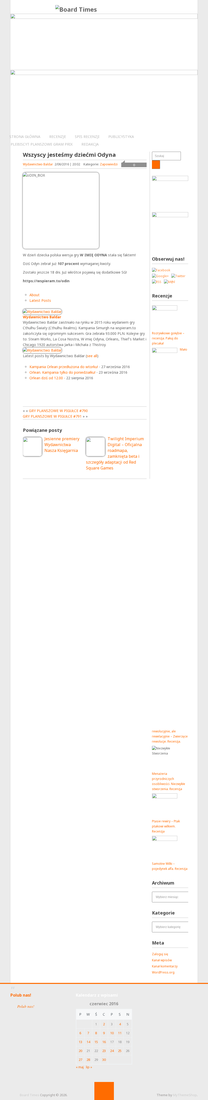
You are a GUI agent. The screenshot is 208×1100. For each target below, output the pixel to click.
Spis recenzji (87, 136)
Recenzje (57, 136)
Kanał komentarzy (165, 966)
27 (80, 1059)
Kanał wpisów (162, 960)
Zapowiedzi (109, 164)
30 (104, 1059)
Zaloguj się (160, 954)
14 (88, 1042)
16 (104, 1042)
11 (120, 1033)
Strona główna (24, 136)
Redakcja (90, 144)
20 (80, 1050)
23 (104, 1050)
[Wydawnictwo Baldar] (42, 311)
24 (112, 1050)
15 (96, 1042)
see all (92, 355)
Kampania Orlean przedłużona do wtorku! (63, 366)
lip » (89, 1067)
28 (88, 1059)
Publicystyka (121, 136)
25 (120, 1050)
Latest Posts (40, 300)
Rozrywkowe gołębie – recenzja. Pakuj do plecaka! (168, 338)
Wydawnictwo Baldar (38, 164)
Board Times (29, 1095)
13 (80, 1042)
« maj (80, 1067)
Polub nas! (20, 995)
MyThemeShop (185, 1095)
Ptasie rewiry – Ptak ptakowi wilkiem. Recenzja (166, 826)
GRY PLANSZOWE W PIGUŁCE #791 (52, 416)
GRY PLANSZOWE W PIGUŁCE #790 (58, 410)
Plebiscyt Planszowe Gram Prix (42, 144)
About (34, 294)
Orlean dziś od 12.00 (46, 377)
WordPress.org (163, 972)
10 (112, 1033)
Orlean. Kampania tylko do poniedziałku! (62, 372)
